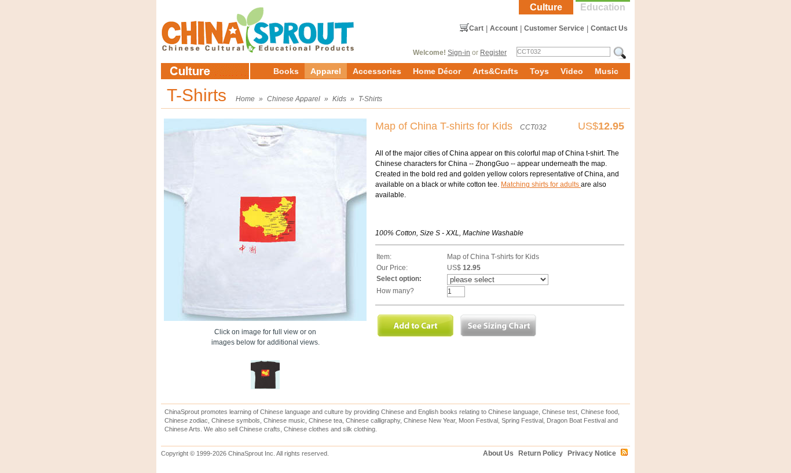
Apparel (325, 71)
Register (493, 53)
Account (504, 28)
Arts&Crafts (495, 71)
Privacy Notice (591, 453)
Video (572, 71)
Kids (339, 99)
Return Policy (540, 453)
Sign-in (459, 53)
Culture (546, 7)
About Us (498, 453)
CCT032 (533, 127)
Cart (476, 28)
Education (602, 7)
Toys (539, 71)
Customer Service (554, 28)
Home (245, 99)
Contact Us (609, 28)
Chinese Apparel (293, 99)
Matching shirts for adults (541, 184)
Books (286, 71)
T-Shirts (370, 99)
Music (606, 71)
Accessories (377, 71)
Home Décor (437, 71)
